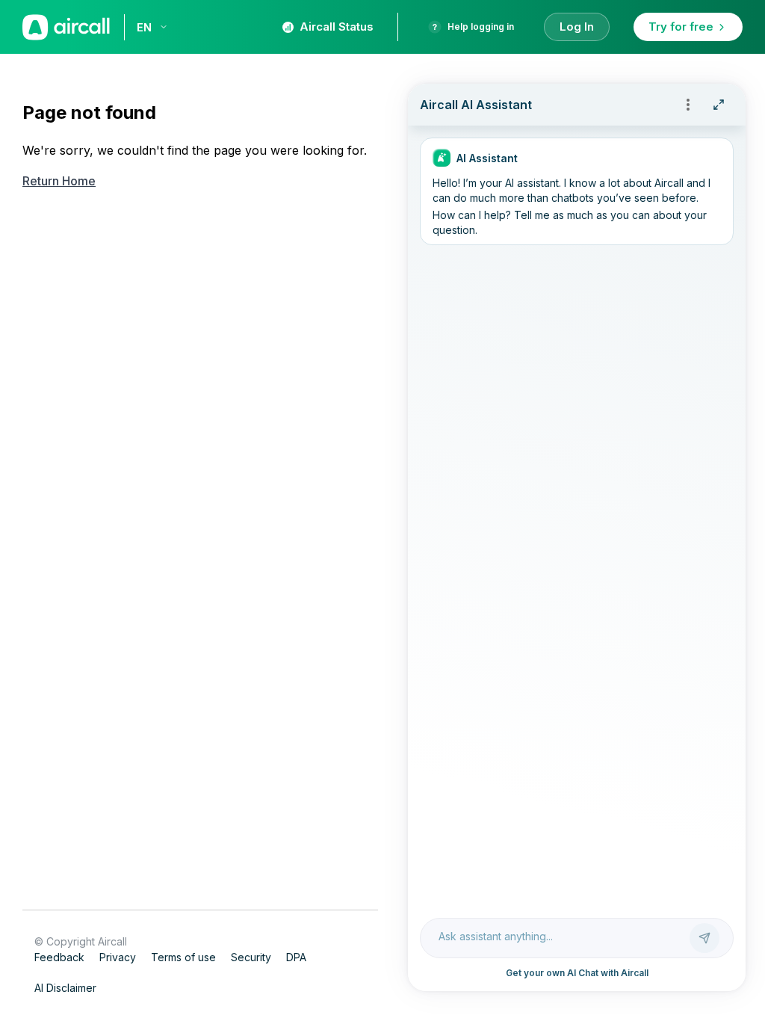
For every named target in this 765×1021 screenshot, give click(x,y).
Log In (577, 26)
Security (251, 957)
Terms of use (183, 957)
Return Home (59, 180)
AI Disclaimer (65, 987)
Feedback (59, 957)
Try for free (680, 26)
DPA (296, 957)
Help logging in (480, 26)
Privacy (117, 957)
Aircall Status (337, 26)
